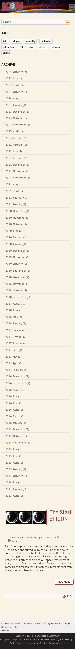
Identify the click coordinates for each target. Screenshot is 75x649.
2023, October (16, 118)
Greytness (41, 636)
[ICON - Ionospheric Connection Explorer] (12, 6)
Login (67, 623)
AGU (5, 41)
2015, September (17, 443)
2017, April (13, 363)
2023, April (14, 131)
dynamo (56, 47)
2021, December (17, 164)
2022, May (13, 151)
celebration (8, 47)
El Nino (6, 52)
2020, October (16, 224)
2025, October (16, 72)
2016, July (13, 396)
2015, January (15, 469)
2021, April (14, 191)
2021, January (15, 204)
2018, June (13, 310)
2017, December (17, 330)
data (31, 47)
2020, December (17, 211)
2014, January (15, 489)
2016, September (17, 383)
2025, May (13, 78)
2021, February (16, 197)
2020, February (16, 237)
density (42, 47)
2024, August (15, 98)
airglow (16, 41)
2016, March (14, 416)
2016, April (14, 409)
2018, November (17, 284)
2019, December (17, 250)
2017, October (15, 337)
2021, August (15, 184)
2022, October (16, 144)
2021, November (17, 171)
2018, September (17, 297)
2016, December (17, 376)
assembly (30, 41)
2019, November (17, 257)
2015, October (16, 436)
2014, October (16, 476)
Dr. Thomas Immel (14, 537)
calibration (46, 41)
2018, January (15, 323)
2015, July (13, 449)
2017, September (17, 343)
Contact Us (27, 623)
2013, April (14, 495)
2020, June (13, 231)
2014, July (13, 482)
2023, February (16, 138)
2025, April (14, 85)
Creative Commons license (52, 643)
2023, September (17, 125)
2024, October (16, 92)
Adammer (54, 636)
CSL (21, 47)
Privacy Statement (52, 623)
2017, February (16, 370)
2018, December (17, 277)
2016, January (15, 423)
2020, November (17, 217)
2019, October (16, 264)
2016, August (15, 390)
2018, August (15, 303)
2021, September (17, 178)
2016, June (13, 403)
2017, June (13, 350)
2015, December (17, 429)
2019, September (17, 270)
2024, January (15, 105)
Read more (64, 581)
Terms (37, 623)
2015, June (13, 456)
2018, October (16, 290)
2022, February (16, 158)
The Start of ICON (25, 517)
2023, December (17, 111)
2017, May (13, 356)
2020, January (15, 244)
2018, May (13, 317)
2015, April (14, 462)
